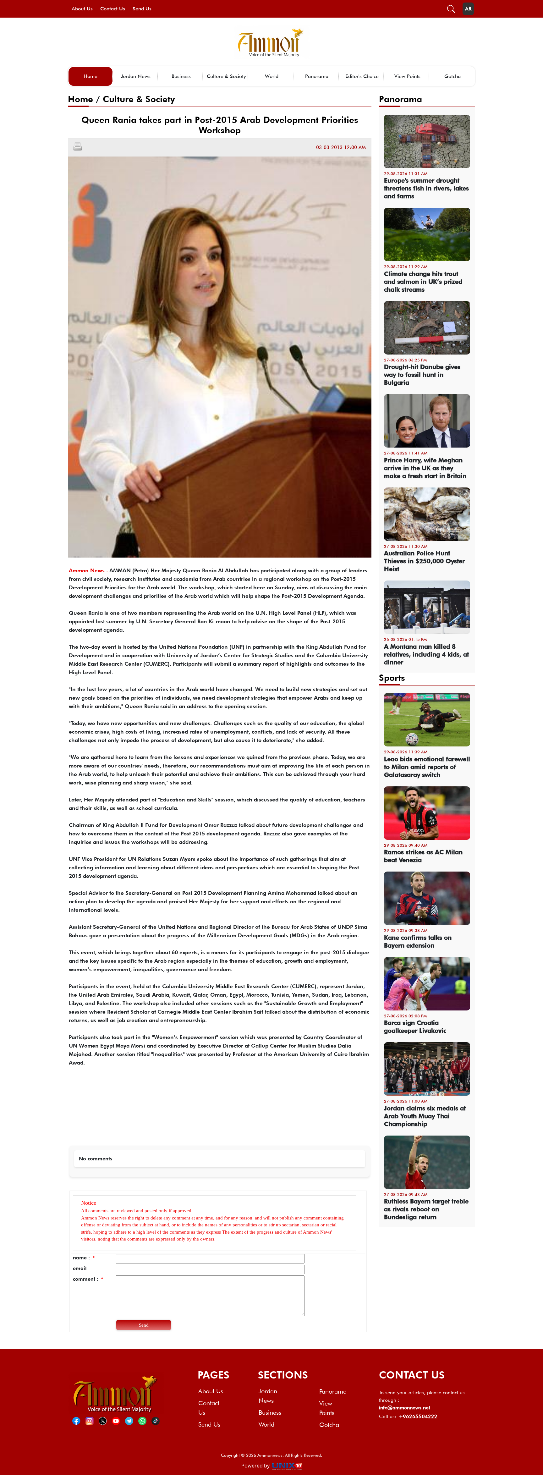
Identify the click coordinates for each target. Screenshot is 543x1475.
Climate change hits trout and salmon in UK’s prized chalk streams (423, 281)
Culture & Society (226, 76)
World (271, 76)
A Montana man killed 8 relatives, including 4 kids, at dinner (426, 654)
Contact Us (112, 9)
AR (468, 9)
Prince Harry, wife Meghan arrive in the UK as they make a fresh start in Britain (425, 468)
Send (144, 1325)
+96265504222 (418, 1416)
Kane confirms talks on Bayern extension (418, 941)
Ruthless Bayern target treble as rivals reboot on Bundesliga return (426, 1209)
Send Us (142, 9)
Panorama (316, 76)
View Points (407, 76)
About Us (82, 9)
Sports (392, 677)
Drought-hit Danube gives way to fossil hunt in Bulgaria (422, 374)
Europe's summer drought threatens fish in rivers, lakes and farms (426, 188)
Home (90, 76)
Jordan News (136, 76)
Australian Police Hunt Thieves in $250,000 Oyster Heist (424, 561)
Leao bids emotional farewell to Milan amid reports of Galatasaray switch (427, 767)
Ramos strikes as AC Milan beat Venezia (423, 856)
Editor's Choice (362, 76)
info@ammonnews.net (404, 1408)
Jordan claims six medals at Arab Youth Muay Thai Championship (425, 1116)
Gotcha (452, 76)
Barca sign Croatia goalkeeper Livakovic (415, 1026)
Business (181, 76)
